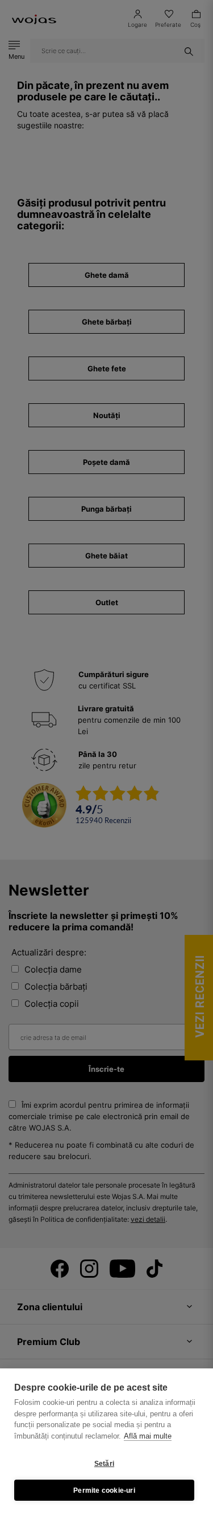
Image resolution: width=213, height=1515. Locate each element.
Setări (104, 1464)
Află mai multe (148, 1436)
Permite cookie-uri (104, 1490)
